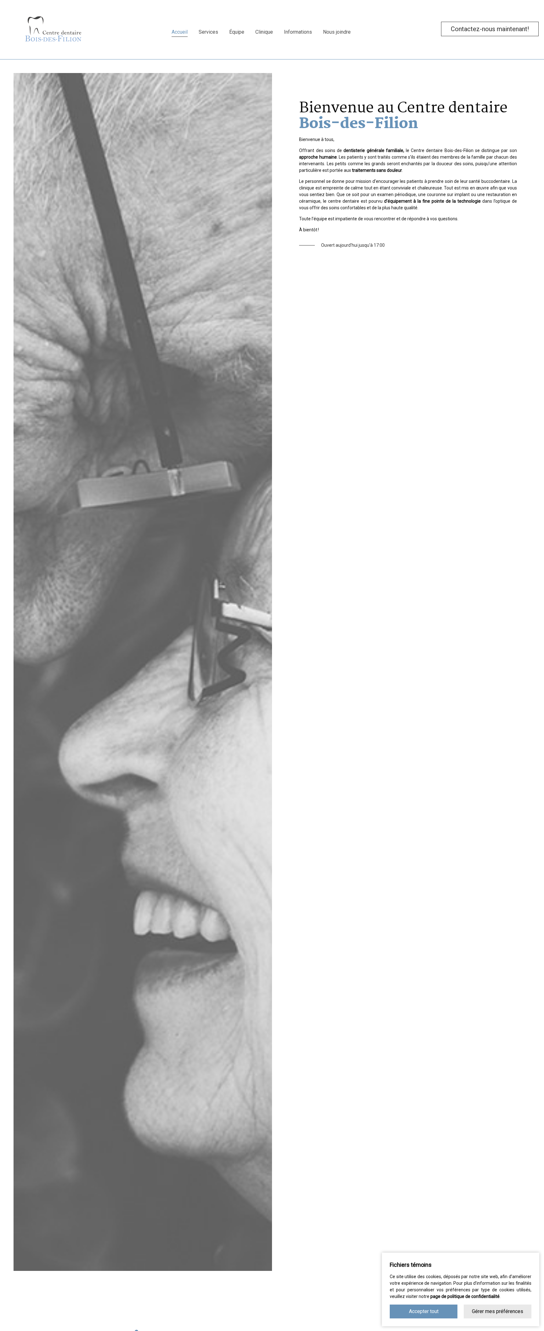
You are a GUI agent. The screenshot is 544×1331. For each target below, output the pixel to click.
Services (208, 32)
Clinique (264, 32)
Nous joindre (337, 32)
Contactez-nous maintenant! (490, 29)
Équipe (236, 32)
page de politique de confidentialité (465, 1296)
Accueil (180, 32)
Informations (298, 32)
